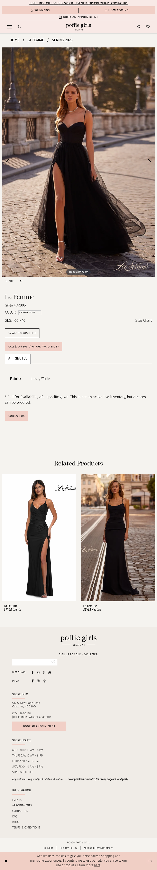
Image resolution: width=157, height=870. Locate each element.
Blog (15, 822)
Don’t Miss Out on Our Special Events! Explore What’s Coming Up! (78, 3)
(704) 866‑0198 (21, 713)
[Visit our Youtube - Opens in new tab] (50, 672)
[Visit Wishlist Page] (148, 26)
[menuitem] (40, 10)
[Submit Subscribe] (53, 662)
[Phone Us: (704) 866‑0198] (19, 26)
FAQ (14, 816)
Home (14, 40)
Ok (150, 861)
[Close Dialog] (6, 861)
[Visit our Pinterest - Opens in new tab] (44, 672)
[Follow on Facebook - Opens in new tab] (32, 681)
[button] (9, 27)
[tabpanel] (78, 162)
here (97, 865)
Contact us (20, 811)
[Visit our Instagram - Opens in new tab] (38, 672)
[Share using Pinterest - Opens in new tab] (21, 281)
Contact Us (16, 415)
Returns (49, 847)
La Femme (35, 40)
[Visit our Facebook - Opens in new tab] (32, 672)
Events (17, 800)
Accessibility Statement (98, 847)
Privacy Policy (68, 847)
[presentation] (39, 537)
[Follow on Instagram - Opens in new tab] (38, 681)
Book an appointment (39, 726)
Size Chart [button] (143, 321)
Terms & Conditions (26, 827)
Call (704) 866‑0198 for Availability (33, 346)
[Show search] (139, 26)
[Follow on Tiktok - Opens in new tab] (44, 681)
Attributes (17, 359)
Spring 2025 (62, 40)
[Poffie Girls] (78, 27)
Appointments (22, 805)
